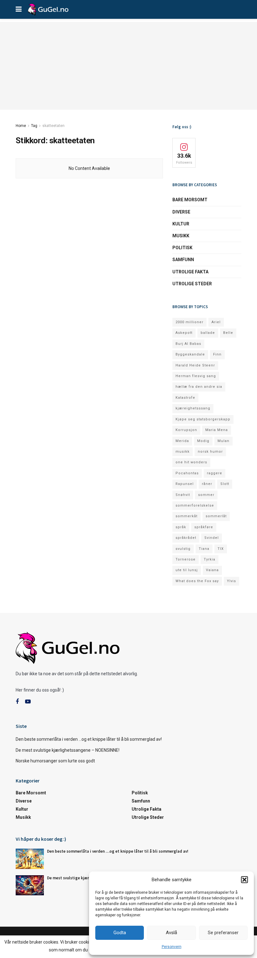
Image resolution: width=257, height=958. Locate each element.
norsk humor (210, 452)
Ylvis (231, 581)
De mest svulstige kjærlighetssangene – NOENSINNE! (67, 750)
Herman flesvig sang (196, 376)
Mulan (223, 441)
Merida (182, 441)
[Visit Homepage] (48, 9)
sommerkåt (186, 516)
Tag (34, 126)
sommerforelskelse (195, 505)
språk (181, 527)
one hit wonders (191, 462)
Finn (217, 354)
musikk (183, 452)
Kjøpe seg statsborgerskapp (203, 419)
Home (21, 126)
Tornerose (186, 559)
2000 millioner (189, 322)
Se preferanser (223, 932)
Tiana (204, 549)
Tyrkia (209, 559)
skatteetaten (53, 126)
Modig (203, 441)
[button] (244, 879)
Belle (228, 333)
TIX (221, 549)
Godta (119, 932)
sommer (206, 495)
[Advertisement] (128, 66)
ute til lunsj (187, 570)
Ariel (216, 322)
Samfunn (183, 259)
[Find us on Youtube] (28, 701)
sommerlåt (216, 516)
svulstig (183, 549)
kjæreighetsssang (193, 408)
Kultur (180, 223)
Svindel (211, 538)
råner (207, 484)
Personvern (171, 947)
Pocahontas (187, 473)
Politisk (182, 247)
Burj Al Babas (188, 344)
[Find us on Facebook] (17, 701)
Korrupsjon (186, 430)
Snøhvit (183, 495)
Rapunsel (185, 484)
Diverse (181, 211)
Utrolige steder (192, 283)
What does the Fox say (197, 581)
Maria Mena (216, 430)
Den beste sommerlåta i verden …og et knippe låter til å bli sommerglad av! (89, 739)
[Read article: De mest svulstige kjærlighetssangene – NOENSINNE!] (30, 885)
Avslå (171, 932)
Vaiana (212, 570)
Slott (224, 484)
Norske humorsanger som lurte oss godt (55, 760)
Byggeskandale (190, 354)
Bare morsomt (189, 199)
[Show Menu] (19, 9)
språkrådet (186, 538)
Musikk (180, 235)
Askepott (184, 333)
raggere (214, 473)
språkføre (203, 527)
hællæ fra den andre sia (199, 387)
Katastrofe (185, 398)
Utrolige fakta (190, 271)
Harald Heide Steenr (195, 365)
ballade (208, 333)
